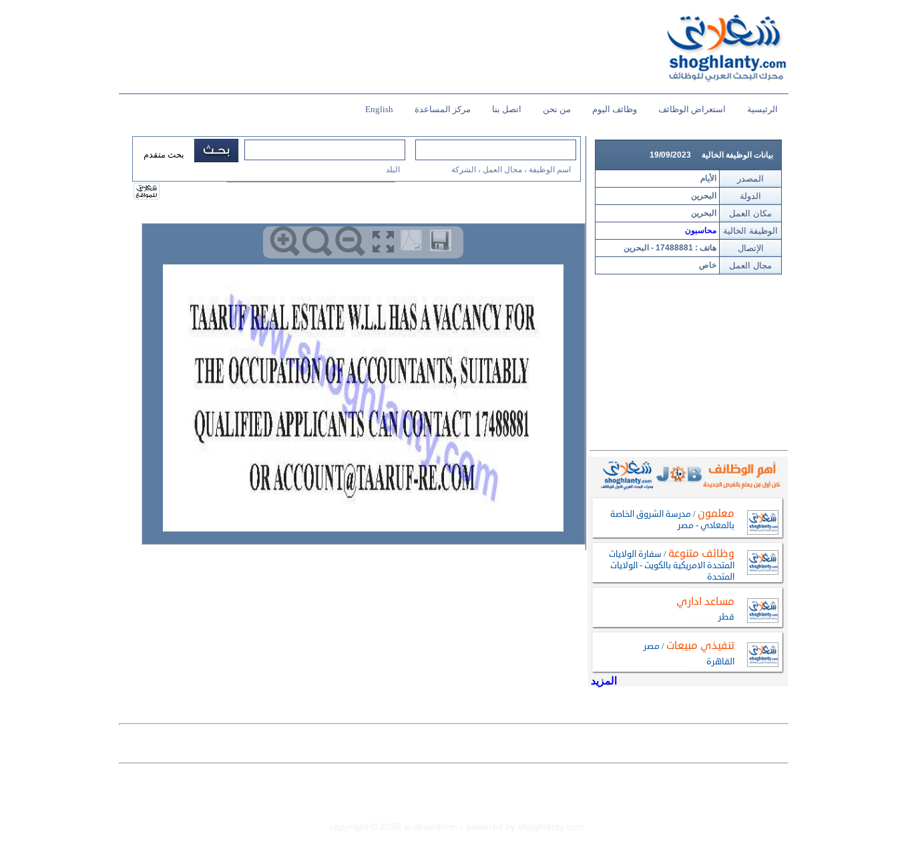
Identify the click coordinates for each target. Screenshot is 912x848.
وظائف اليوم (614, 109)
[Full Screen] (383, 241)
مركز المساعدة (443, 109)
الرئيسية (762, 109)
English (379, 109)
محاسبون (700, 230)
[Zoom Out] (350, 241)
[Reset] (317, 241)
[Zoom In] (285, 241)
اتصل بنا (506, 109)
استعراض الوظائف (692, 109)
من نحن (557, 109)
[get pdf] (414, 243)
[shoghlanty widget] (147, 192)
